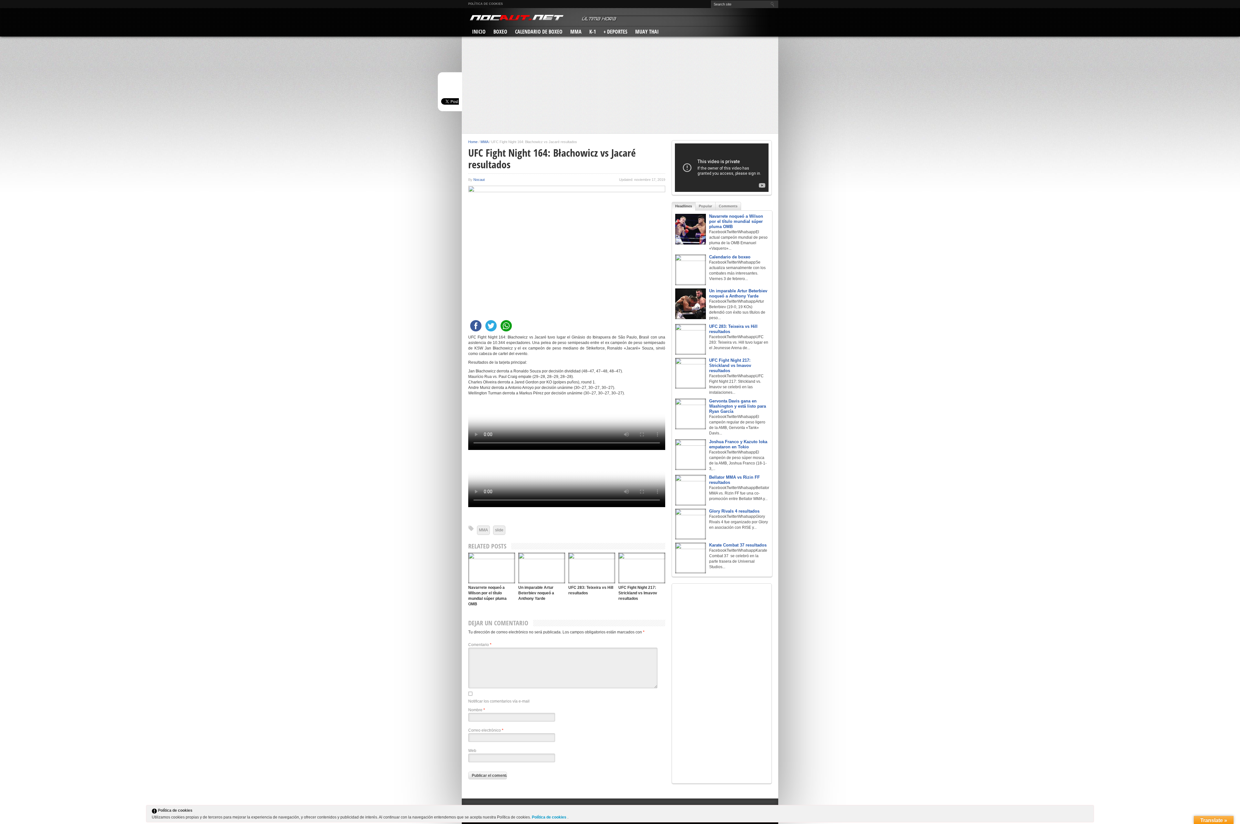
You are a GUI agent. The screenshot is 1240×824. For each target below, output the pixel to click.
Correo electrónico (485, 730)
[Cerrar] (1088, 811)
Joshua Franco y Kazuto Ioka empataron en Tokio (738, 444)
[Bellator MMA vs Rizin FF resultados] (690, 490)
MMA (576, 31)
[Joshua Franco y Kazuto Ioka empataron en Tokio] (690, 454)
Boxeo (500, 31)
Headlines (683, 206)
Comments (728, 206)
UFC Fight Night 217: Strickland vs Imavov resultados (637, 593)
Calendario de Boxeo (539, 31)
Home (473, 142)
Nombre (476, 710)
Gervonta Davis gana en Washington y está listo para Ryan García (737, 406)
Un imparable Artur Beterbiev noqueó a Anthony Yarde (536, 593)
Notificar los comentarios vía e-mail (499, 701)
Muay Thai (647, 31)
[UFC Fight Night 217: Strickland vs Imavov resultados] (641, 568)
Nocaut (479, 180)
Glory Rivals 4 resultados (734, 511)
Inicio (479, 31)
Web (472, 750)
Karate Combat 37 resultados (738, 545)
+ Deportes (615, 31)
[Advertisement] (620, 85)
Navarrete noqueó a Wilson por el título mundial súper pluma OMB (736, 221)
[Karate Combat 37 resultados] (690, 558)
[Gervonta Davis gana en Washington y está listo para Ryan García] (690, 414)
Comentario (479, 644)
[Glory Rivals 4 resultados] (690, 524)
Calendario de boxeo (729, 257)
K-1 (592, 31)
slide (499, 530)
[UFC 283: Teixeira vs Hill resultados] (591, 568)
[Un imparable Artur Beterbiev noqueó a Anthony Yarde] (541, 568)
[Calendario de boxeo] (690, 270)
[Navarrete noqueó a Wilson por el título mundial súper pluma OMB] (491, 568)
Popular (705, 206)
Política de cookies (485, 3)
